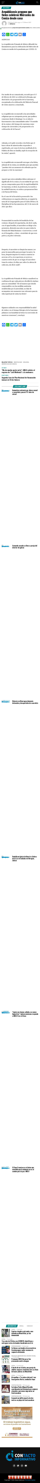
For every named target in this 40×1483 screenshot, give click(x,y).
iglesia (26, 362)
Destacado (18, 362)
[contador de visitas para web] (20, 1478)
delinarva (12, 24)
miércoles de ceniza (9, 364)
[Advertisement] (20, 68)
